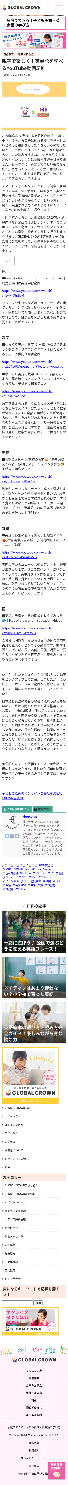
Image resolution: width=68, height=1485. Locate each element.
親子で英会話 (26, 54)
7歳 (35, 865)
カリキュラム (13, 1116)
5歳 (23, 865)
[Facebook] (12, 838)
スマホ (32, 877)
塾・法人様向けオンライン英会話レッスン (34, 1435)
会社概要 (34, 1466)
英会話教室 (19, 885)
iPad (27, 869)
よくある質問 (34, 1415)
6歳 (29, 865)
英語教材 (50, 885)
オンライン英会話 (53, 873)
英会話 (7, 885)
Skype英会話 (10, 873)
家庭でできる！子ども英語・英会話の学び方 (33, 23)
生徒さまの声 (34, 1393)
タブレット (45, 877)
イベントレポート (15, 1202)
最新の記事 (44, 809)
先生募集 (10, 1245)
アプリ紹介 (11, 1133)
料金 (7, 1167)
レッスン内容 (34, 1370)
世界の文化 (11, 1228)
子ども (25, 881)
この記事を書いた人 (18, 809)
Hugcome (30, 816)
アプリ (37, 873)
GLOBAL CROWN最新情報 (20, 1194)
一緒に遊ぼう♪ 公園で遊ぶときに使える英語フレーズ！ (34, 945)
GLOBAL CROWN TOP (18, 1108)
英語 (40, 885)
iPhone (36, 869)
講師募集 (34, 1442)
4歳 (17, 865)
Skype (47, 869)
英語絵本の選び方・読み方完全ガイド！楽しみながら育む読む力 (33, 1033)
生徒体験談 (11, 1262)
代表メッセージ (14, 1236)
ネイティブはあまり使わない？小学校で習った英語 (31, 991)
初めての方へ (34, 1407)
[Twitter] (7, 838)
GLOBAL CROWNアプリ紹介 (21, 1185)
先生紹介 (10, 1141)
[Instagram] (17, 838)
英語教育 (9, 54)
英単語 (32, 885)
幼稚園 (47, 881)
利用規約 (34, 1450)
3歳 (11, 865)
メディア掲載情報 (15, 1219)
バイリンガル (11, 881)
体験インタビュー (15, 1124)
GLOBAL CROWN (13, 869)
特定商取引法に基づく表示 (34, 1473)
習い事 (57, 881)
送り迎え (20, 889)
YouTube (25, 873)
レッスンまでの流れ (17, 1158)
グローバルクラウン (15, 877)
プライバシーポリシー (34, 1458)
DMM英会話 (46, 865)
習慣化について (14, 1150)
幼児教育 (35, 881)
